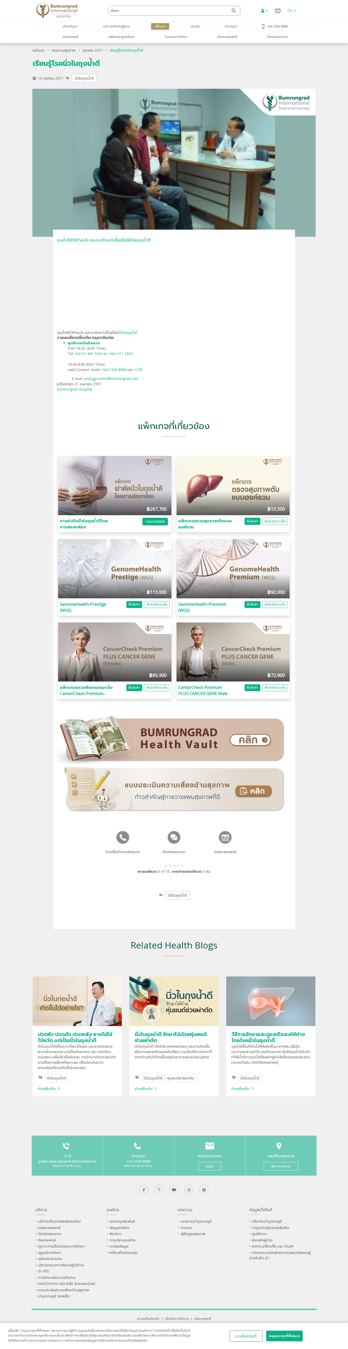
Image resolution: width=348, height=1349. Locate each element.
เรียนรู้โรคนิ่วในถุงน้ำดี (126, 50)
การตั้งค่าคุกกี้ (246, 1335)
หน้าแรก (39, 50)
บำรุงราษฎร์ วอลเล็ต (54, 1296)
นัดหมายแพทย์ (227, 37)
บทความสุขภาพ (63, 50)
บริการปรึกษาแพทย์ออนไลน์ (60, 1221)
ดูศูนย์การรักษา (49, 1252)
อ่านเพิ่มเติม (47, 1088)
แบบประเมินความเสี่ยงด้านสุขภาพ (63, 1289)
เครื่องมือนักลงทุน (124, 1252)
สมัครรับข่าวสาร (50, 1258)
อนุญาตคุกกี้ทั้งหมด (284, 1335)
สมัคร (210, 1166)
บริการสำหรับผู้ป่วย (116, 26)
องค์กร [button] (112, 1209)
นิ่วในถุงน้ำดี (84, 78)
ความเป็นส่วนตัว (148, 1318)
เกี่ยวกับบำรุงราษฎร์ (267, 1221)
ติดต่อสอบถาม (277, 37)
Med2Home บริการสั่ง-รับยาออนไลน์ (66, 1283)
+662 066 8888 (114, 369)
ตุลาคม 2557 (93, 50)
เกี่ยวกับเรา (70, 26)
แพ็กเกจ (160, 26)
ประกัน (195, 26)
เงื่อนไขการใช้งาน (177, 1318)
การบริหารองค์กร (123, 1240)
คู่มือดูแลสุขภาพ (193, 1233)
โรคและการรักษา (176, 37)
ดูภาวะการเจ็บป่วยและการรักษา (61, 1246)
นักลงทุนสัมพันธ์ (122, 1221)
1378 (138, 369)
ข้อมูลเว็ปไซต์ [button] (260, 1209)
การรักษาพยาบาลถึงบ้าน (57, 1277)
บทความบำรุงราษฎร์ (196, 1221)
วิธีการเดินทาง (281, 1166)
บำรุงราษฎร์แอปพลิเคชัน (270, 1227)
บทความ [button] (185, 1209)
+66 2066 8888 (277, 26)
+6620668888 (155, 522)
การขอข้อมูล (119, 1246)
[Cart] (278, 10)
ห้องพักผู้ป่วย (262, 1240)
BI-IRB (43, 1271)
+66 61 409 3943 (88, 353)
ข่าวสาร (186, 1227)
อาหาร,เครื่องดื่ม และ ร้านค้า (273, 1246)
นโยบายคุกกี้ (202, 1318)
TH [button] (290, 10)
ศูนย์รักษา (259, 1233)
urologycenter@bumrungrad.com (111, 378)
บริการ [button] (41, 1209)
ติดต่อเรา (231, 26)
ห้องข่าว (116, 1233)
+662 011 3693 (120, 353)
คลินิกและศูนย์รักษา (121, 37)
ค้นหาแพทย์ (70, 37)
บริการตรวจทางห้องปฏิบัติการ (61, 1265)
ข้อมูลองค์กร (119, 1227)
